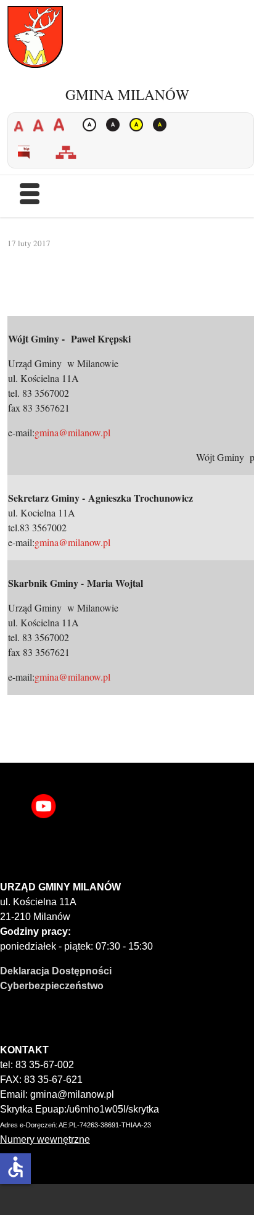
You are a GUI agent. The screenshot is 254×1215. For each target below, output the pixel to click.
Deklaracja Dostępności (56, 971)
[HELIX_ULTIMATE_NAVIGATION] (29, 198)
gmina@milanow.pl (72, 432)
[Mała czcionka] (22, 124)
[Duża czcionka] (62, 124)
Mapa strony (71, 152)
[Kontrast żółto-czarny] (139, 124)
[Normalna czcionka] (41, 124)
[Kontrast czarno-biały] (116, 124)
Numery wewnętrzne (45, 1139)
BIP (28, 152)
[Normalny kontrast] (92, 124)
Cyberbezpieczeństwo (52, 986)
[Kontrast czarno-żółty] (163, 124)
